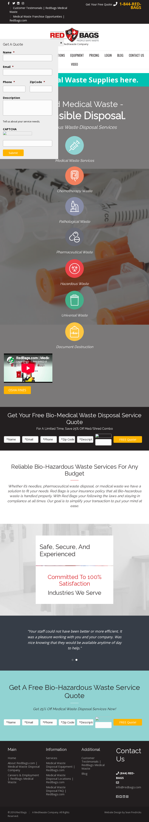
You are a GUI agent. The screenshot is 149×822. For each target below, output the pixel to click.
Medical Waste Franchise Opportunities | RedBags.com (37, 18)
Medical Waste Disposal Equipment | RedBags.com (60, 766)
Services (51, 758)
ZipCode (37, 81)
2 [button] (76, 660)
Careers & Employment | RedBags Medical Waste (23, 778)
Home (12, 758)
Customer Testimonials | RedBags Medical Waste (38, 10)
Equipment (77, 55)
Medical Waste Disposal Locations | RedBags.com (60, 778)
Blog (120, 55)
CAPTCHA (9, 129)
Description (11, 97)
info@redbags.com (128, 787)
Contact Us (136, 55)
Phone (9, 81)
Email (8, 66)
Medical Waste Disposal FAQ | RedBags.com (56, 790)
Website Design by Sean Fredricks (122, 812)
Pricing (94, 55)
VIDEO (74, 64)
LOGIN (108, 55)
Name (9, 52)
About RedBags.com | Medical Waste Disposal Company (24, 766)
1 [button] (73, 660)
